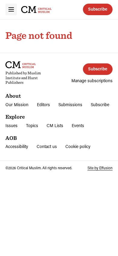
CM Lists (55, 125)
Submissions (70, 104)
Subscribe (97, 9)
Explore (15, 116)
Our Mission (16, 104)
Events (78, 125)
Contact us (47, 146)
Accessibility (16, 146)
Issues (11, 125)
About (13, 96)
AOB (11, 138)
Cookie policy (77, 146)
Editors (43, 104)
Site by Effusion (100, 167)
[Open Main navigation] (11, 9)
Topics (32, 125)
